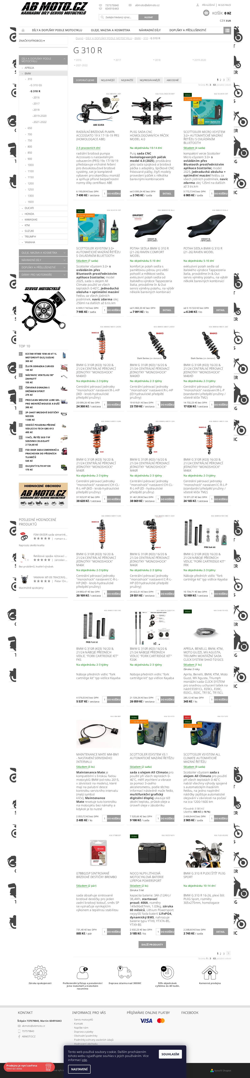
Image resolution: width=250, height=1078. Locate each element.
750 (30, 140)
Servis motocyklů (83, 1019)
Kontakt (78, 1023)
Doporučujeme (85, 80)
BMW (28, 73)
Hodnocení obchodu (85, 1043)
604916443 (112, 8)
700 (30, 134)
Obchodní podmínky (85, 1035)
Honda (29, 214)
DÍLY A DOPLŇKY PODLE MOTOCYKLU (57, 30)
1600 (31, 201)
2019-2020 (40, 115)
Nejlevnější (108, 80)
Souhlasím (170, 1054)
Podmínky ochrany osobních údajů (93, 1039)
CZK (222, 20)
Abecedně (173, 80)
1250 (31, 189)
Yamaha (30, 242)
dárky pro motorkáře (37, 274)
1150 (31, 177)
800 (30, 146)
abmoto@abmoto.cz (33, 1025)
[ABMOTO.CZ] (54, 8)
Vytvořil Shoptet (222, 1070)
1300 (31, 195)
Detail (167, 193)
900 (30, 159)
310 (30, 79)
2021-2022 (40, 122)
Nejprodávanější (150, 80)
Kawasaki (31, 219)
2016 (36, 97)
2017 (36, 103)
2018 (36, 109)
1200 (31, 183)
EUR (228, 20)
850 (30, 152)
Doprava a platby (83, 1031)
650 (30, 128)
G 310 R (35, 91)
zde (84, 1060)
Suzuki (29, 231)
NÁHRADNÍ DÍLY (150, 30)
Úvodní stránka (23, 30)
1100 (31, 171)
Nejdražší (127, 80)
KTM (27, 225)
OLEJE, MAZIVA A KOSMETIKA (110, 30)
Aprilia (29, 67)
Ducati (29, 208)
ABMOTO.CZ (28, 1036)
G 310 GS (36, 85)
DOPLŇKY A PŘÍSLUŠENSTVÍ (187, 30)
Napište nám (81, 1027)
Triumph (30, 236)
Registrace (224, 5)
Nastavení (79, 1069)
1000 (31, 165)
